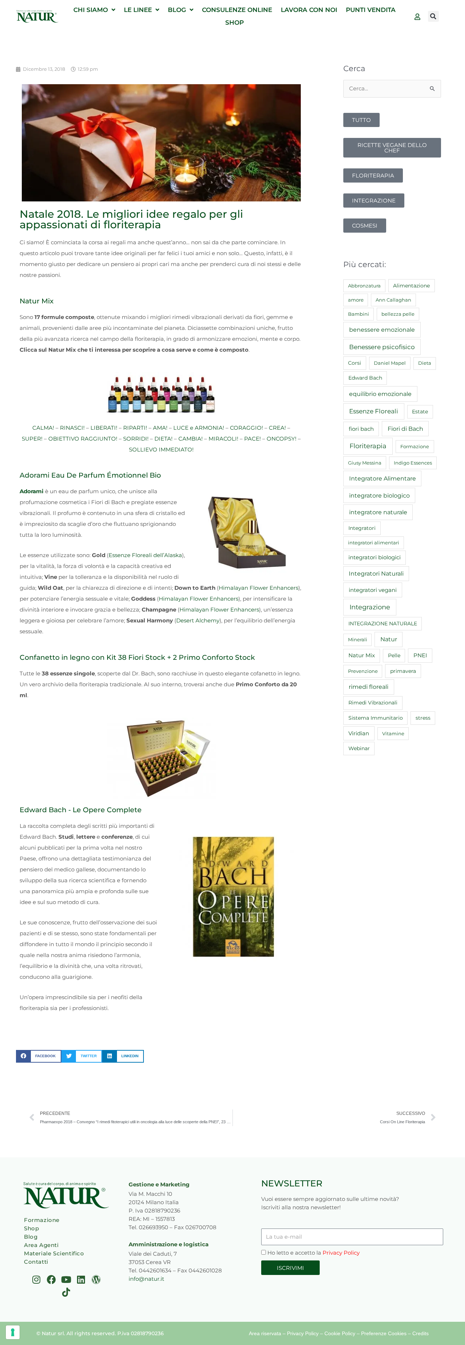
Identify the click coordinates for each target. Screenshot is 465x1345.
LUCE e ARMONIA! (198, 427)
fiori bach (361, 428)
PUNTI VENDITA (371, 9)
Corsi (354, 363)
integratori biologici (374, 557)
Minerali (357, 639)
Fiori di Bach (405, 428)
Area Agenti (41, 1245)
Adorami (32, 491)
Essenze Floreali (373, 411)
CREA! (277, 427)
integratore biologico (379, 495)
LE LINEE (138, 9)
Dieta (424, 363)
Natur (388, 639)
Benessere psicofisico (382, 347)
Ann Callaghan (393, 300)
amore (356, 300)
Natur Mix (361, 655)
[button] (433, 16)
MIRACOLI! (223, 438)
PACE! (252, 438)
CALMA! (43, 427)
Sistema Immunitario (375, 718)
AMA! (160, 427)
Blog (30, 1236)
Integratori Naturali (376, 573)
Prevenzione (363, 671)
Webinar (359, 748)
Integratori (362, 528)
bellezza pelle (398, 314)
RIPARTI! (135, 427)
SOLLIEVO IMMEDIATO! (161, 449)
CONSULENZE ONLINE (237, 9)
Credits (420, 1333)
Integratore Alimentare (382, 478)
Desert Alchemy (197, 620)
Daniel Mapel (390, 363)
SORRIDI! (136, 438)
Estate (420, 411)
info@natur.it (146, 1278)
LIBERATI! (103, 427)
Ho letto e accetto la (313, 1252)
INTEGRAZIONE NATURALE (382, 623)
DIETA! (163, 438)
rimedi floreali (368, 686)
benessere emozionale (382, 329)
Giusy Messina (364, 463)
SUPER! (32, 438)
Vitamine (393, 733)
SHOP (234, 22)
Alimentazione (411, 286)
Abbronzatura (364, 286)
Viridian (358, 733)
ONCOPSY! (281, 438)
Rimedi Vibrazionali (372, 702)
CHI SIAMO (90, 9)
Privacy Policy (341, 1252)
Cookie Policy (339, 1333)
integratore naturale (378, 512)
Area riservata (265, 1333)
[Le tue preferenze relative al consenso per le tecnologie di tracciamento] (13, 1332)
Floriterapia (368, 446)
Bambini (358, 314)
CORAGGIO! (246, 427)
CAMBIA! (190, 438)
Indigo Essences (413, 463)
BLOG (177, 9)
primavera (403, 671)
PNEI (420, 655)
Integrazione (369, 607)
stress (423, 718)
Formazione (414, 446)
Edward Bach (365, 378)
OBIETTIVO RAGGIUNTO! (82, 438)
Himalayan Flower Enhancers (258, 587)
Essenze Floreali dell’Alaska (145, 555)
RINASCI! (72, 427)
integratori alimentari (373, 542)
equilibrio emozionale (380, 393)
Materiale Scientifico (54, 1253)
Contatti (36, 1261)
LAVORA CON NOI (309, 9)
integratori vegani (373, 589)
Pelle (394, 655)
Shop (31, 1228)
